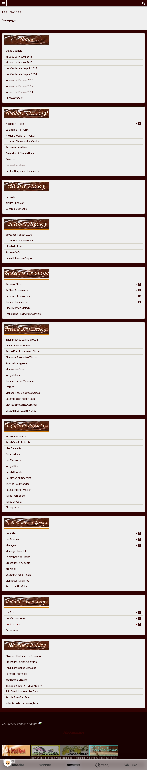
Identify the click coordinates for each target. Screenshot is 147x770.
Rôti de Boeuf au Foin (18, 697)
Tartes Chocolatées (73, 302)
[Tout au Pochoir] (74, 750)
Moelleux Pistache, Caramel (21, 404)
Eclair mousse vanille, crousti (22, 339)
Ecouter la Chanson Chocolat (20, 724)
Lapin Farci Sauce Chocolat (21, 667)
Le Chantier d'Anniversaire (20, 240)
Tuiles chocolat (14, 501)
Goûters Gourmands (73, 290)
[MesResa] (73, 765)
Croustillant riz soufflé (18, 562)
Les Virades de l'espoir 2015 (21, 68)
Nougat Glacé (13, 375)
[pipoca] (3, 739)
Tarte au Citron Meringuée (20, 381)
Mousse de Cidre (15, 369)
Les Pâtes (73, 533)
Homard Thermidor (16, 673)
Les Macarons (13, 460)
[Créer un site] (16, 765)
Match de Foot (14, 246)
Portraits (10, 197)
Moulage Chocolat (16, 551)
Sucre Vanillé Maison (17, 586)
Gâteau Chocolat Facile (18, 574)
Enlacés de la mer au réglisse (22, 703)
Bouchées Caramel (16, 436)
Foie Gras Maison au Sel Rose (22, 691)
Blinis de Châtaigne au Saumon (23, 656)
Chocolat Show (14, 98)
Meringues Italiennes (17, 580)
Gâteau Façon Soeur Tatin (20, 398)
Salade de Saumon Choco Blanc (24, 685)
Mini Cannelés (13, 448)
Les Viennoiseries (73, 618)
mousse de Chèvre (16, 679)
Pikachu (10, 159)
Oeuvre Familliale (15, 165)
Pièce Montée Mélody (18, 308)
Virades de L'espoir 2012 (19, 86)
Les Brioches (73, 624)
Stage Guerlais (14, 50)
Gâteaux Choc (73, 284)
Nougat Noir (12, 466)
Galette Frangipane (16, 363)
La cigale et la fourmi (17, 129)
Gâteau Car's (13, 252)
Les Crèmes (73, 539)
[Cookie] (8, 763)
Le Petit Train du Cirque (19, 258)
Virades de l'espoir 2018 (19, 56)
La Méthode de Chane (18, 557)
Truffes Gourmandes (17, 483)
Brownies (11, 568)
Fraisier (10, 387)
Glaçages (73, 545)
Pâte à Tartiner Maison (18, 489)
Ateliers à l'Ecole (73, 123)
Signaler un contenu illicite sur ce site (96, 757)
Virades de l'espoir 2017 (19, 62)
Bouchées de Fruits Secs (19, 442)
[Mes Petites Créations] (103, 750)
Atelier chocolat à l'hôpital (20, 135)
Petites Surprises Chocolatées (23, 171)
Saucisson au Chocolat (18, 478)
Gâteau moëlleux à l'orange (21, 410)
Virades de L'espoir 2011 (19, 92)
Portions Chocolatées (73, 296)
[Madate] (45, 765)
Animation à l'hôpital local (20, 153)
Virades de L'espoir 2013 (19, 80)
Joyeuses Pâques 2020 (19, 234)
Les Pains (73, 612)
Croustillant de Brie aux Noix (21, 662)
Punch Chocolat (14, 472)
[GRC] (16, 750)
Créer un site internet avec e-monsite (51, 757)
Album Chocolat (15, 203)
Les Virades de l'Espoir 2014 (21, 74)
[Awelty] (102, 765)
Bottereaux (12, 630)
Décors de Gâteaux (16, 208)
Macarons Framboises (18, 345)
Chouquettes (13, 507)
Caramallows (13, 454)
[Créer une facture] (130, 765)
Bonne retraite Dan (16, 147)
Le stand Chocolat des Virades (23, 141)
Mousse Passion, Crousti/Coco (23, 392)
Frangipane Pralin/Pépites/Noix (23, 313)
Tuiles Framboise (15, 495)
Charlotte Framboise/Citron (21, 357)
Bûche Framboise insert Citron (23, 351)
